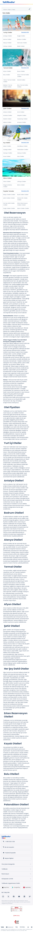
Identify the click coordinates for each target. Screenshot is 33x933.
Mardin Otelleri (7, 119)
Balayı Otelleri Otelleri (9, 194)
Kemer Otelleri (7, 39)
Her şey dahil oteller (21, 702)
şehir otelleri (17, 663)
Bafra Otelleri (21, 185)
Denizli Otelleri (21, 80)
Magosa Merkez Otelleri (7, 186)
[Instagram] (3, 896)
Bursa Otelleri (21, 71)
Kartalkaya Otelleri (22, 146)
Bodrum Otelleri (21, 39)
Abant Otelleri (7, 146)
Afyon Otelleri (7, 71)
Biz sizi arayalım (9, 847)
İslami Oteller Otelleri (23, 208)
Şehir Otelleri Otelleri (9, 198)
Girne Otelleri (7, 181)
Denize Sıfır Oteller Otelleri (22, 199)
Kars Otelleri (20, 156)
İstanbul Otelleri (7, 115)
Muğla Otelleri (21, 36)
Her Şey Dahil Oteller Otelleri (9, 204)
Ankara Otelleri (7, 112)
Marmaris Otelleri (22, 43)
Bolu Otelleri (6, 75)
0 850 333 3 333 (10, 841)
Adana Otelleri (7, 122)
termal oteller (7, 599)
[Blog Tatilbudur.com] (29, 896)
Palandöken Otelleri (22, 149)
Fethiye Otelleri (7, 46)
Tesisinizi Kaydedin (10, 853)
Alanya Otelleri (7, 43)
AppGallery (28, 887)
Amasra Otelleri (21, 122)
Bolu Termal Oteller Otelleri (22, 86)
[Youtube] (19, 896)
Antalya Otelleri (7, 36)
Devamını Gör (25, 32)
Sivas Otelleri (6, 156)
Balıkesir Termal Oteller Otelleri (7, 86)
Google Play (17, 887)
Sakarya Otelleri (21, 153)
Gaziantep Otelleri (22, 119)
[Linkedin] (24, 896)
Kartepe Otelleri (7, 153)
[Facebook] (13, 896)
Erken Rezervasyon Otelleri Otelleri (22, 204)
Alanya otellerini (23, 559)
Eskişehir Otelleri (21, 115)
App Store (6, 887)
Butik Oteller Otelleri (22, 194)
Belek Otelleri (21, 46)
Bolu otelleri (12, 799)
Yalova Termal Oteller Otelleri (9, 80)
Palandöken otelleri (9, 810)
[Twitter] (8, 896)
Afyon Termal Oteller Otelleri (23, 75)
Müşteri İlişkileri (9, 858)
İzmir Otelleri (20, 112)
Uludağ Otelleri (7, 149)
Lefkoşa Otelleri (21, 181)
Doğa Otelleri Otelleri (9, 208)
